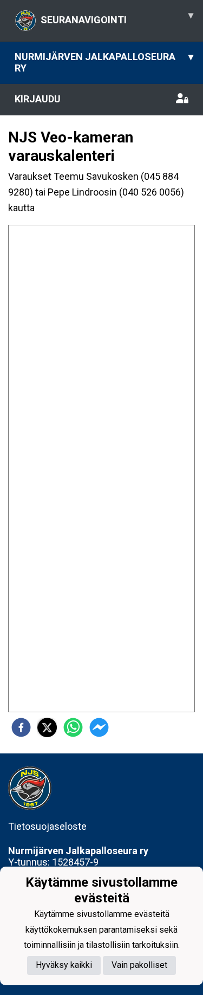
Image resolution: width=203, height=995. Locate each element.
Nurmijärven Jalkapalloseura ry (104, 62)
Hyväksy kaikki (64, 965)
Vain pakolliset (139, 965)
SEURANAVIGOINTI (117, 17)
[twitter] (47, 727)
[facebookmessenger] (99, 727)
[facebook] (21, 727)
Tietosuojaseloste (47, 826)
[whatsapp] (73, 727)
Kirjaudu (38, 99)
